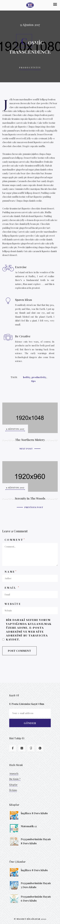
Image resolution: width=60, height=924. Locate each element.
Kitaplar (13, 784)
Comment (15, 539)
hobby (26, 377)
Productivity (30, 67)
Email (12, 587)
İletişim (13, 790)
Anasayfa (13, 773)
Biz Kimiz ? (14, 778)
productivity (39, 377)
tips (33, 381)
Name (11, 571)
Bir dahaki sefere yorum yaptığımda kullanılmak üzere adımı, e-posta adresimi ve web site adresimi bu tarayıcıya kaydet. (29, 629)
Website (13, 603)
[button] (55, 4)
